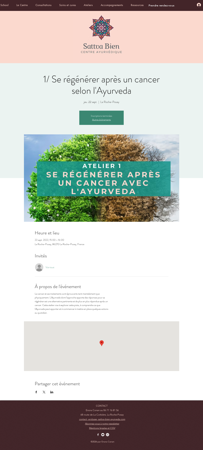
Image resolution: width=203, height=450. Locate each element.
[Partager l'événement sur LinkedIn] (51, 392)
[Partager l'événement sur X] (44, 392)
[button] (25, 5)
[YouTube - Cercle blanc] (102, 434)
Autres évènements (101, 119)
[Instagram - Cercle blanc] (107, 434)
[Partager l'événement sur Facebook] (36, 392)
